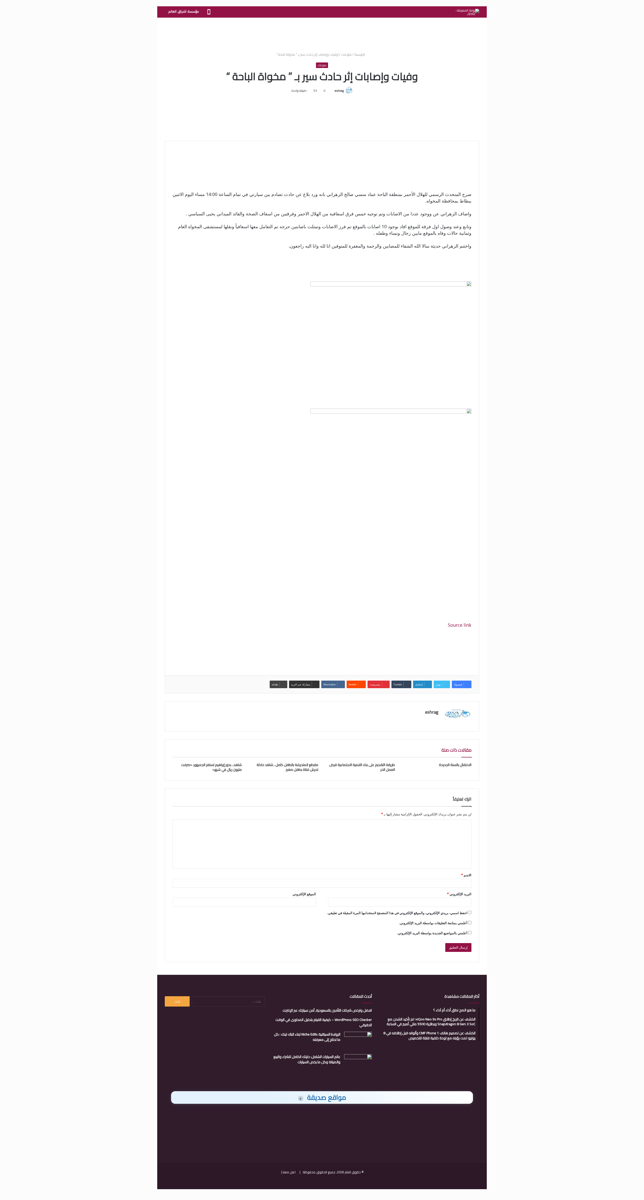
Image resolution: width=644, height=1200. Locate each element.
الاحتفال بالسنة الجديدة (455, 764)
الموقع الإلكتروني (304, 894)
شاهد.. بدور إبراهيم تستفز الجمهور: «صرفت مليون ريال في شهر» (211, 767)
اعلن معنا (289, 1172)
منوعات (346, 54)
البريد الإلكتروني (459, 894)
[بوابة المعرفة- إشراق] (467, 12)
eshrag (339, 90)
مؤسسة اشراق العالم (183, 11)
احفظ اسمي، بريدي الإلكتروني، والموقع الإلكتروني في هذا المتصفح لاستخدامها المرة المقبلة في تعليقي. (397, 913)
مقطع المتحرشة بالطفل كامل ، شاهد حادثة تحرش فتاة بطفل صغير (287, 767)
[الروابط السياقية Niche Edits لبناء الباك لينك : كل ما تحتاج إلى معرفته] (358, 1041)
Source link (459, 625)
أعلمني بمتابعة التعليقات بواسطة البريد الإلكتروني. (433, 923)
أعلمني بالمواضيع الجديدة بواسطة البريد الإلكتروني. (432, 933)
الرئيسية (360, 54)
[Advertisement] (322, 34)
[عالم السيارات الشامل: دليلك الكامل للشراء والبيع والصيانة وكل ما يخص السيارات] (358, 1063)
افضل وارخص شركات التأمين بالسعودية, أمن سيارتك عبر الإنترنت (327, 1010)
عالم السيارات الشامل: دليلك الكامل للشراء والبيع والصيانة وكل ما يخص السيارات (306, 1059)
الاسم (466, 875)
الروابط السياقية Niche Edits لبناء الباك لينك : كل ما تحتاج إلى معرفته (307, 1037)
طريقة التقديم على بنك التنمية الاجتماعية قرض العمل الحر (362, 767)
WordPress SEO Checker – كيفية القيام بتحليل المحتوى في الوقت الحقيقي (323, 1022)
